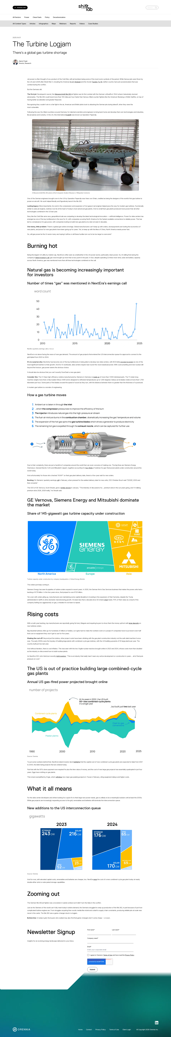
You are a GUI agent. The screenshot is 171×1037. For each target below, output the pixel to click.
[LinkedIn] (156, 1022)
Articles (32, 24)
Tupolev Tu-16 (97, 82)
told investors (61, 656)
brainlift (68, 115)
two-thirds (89, 468)
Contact (89, 1030)
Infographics (43, 24)
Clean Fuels (37, 17)
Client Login (127, 1030)
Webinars (62, 24)
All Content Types (19, 24)
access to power (127, 362)
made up (96, 377)
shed (106, 600)
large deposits (134, 623)
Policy (47, 17)
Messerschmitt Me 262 (63, 94)
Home (80, 1030)
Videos (82, 24)
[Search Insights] (156, 7)
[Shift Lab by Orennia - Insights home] (85, 7)
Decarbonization (59, 17)
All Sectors (17, 17)
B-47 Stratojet (75, 82)
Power (26, 17)
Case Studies (93, 24)
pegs (95, 879)
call (58, 480)
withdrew (59, 777)
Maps (54, 24)
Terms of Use (107, 955)
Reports (73, 24)
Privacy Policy (129, 955)
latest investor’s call (42, 258)
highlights (76, 762)
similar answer (66, 488)
